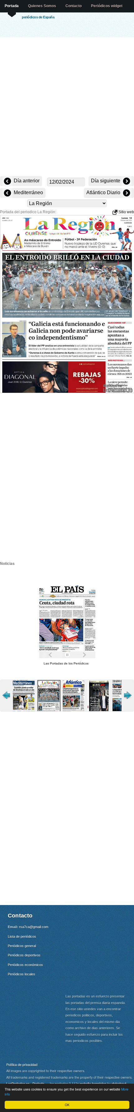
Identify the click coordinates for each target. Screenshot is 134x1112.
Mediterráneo (27, 192)
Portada (12, 6)
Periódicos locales (21, 974)
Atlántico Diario (104, 192)
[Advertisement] (67, 107)
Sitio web (125, 212)
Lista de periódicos (22, 936)
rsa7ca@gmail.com (33, 927)
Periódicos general (22, 946)
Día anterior (26, 180)
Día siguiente (106, 180)
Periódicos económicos (25, 965)
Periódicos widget (106, 6)
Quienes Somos (42, 6)
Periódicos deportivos (24, 955)
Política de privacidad (21, 1064)
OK (67, 1104)
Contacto (73, 6)
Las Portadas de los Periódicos (66, 663)
